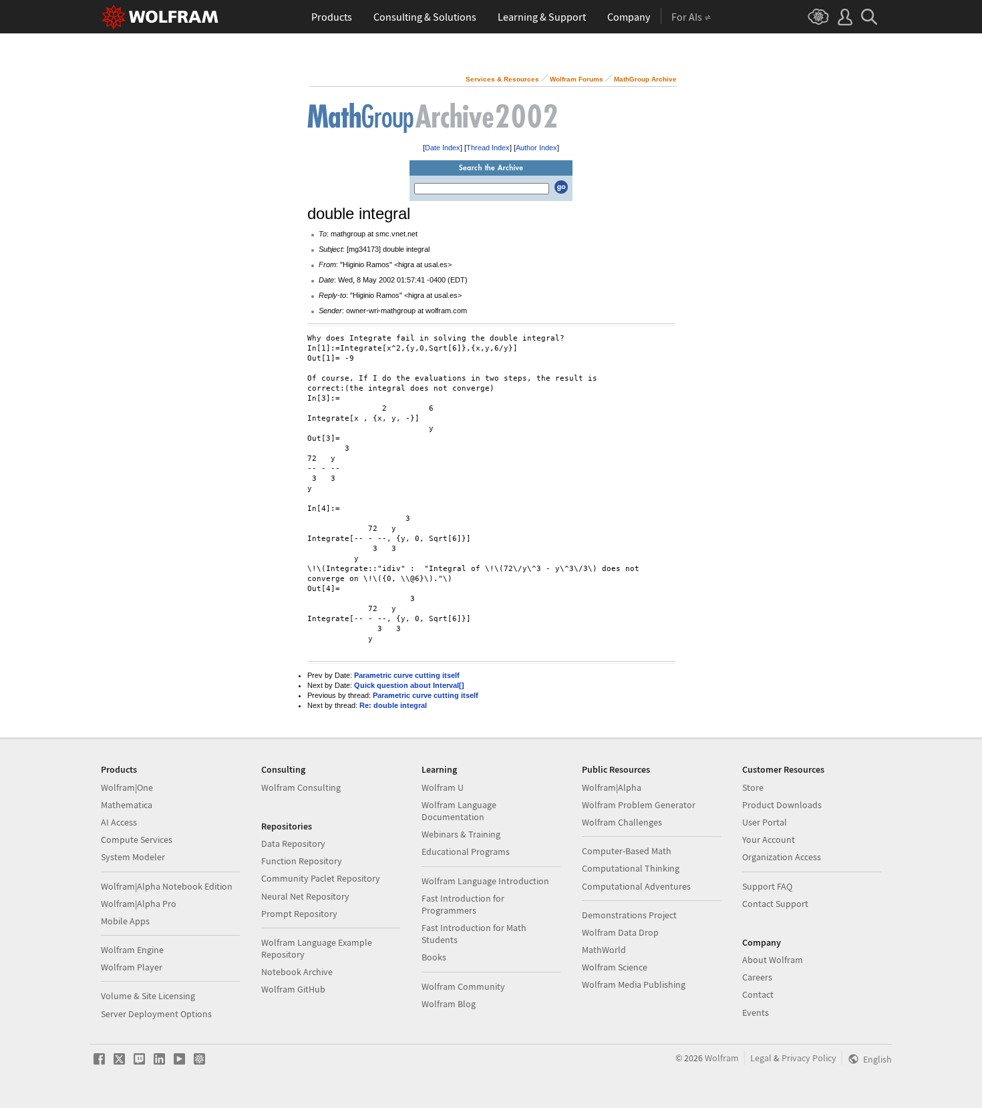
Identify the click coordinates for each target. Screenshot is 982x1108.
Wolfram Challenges (622, 822)
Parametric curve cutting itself (407, 675)
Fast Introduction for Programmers (463, 904)
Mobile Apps (125, 921)
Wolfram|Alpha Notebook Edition (166, 886)
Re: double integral (393, 705)
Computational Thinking (630, 868)
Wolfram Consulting (301, 787)
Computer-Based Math (626, 851)
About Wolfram (772, 960)
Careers (757, 977)
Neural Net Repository (305, 896)
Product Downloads (782, 805)
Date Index (442, 148)
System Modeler (133, 857)
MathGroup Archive (645, 79)
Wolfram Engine (132, 950)
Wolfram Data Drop (620, 932)
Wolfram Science (614, 967)
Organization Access (781, 857)
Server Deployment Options (156, 1014)
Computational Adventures (636, 886)
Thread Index (488, 148)
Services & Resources (502, 79)
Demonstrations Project (629, 915)
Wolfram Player (131, 967)
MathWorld (604, 950)
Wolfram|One (127, 787)
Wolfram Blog (449, 1004)
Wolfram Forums (576, 79)
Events (755, 1012)
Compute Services (136, 840)
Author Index (536, 148)
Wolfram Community (463, 986)
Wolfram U (443, 787)
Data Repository (293, 844)
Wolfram (722, 1058)
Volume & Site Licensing (148, 996)
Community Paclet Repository (320, 878)
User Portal (764, 822)
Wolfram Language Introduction (485, 881)
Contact (758, 994)
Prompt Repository (299, 914)
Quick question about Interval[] (409, 685)
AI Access (119, 822)
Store (753, 787)
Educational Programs (466, 852)
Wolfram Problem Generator (638, 805)
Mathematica (126, 805)
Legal (761, 1058)
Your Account (768, 840)
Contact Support (775, 904)
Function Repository (301, 861)
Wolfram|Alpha (611, 787)
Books (434, 957)
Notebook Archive (297, 972)
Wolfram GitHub (293, 989)
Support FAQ (767, 886)
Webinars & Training (461, 834)
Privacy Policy (809, 1058)
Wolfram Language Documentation (459, 811)
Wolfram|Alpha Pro (138, 904)
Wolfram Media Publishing (633, 984)
